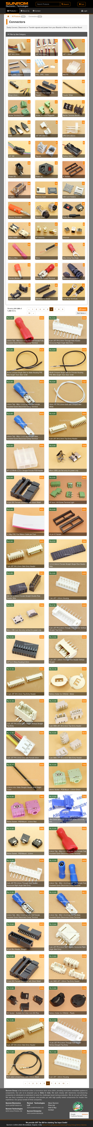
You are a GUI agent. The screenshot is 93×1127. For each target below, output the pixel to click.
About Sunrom (53, 1103)
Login (85, 11)
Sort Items (81, 313)
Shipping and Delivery (59, 1125)
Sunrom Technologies (14, 1108)
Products (12, 11)
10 (29, 313)
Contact (37, 11)
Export (83, 309)
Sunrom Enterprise (34, 1111)
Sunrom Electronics (13, 1103)
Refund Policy (46, 1125)
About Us (25, 11)
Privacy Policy (71, 1125)
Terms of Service (81, 1125)
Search (66, 4)
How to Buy (52, 1107)
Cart (82, 4)
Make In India (45, 1093)
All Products (18, 16)
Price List (51, 1105)
